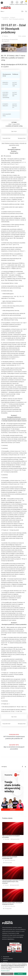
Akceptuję (20, 973)
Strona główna (5, 17)
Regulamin (5, 960)
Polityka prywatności (8, 958)
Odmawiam (7, 973)
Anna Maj (7, 839)
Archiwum (12, 17)
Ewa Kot (7, 885)
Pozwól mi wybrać (5, 970)
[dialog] (14, 969)
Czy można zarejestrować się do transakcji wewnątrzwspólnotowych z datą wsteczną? (12, 881)
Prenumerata (6, 956)
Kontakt (5, 962)
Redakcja (6, 36)
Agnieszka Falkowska (10, 860)
